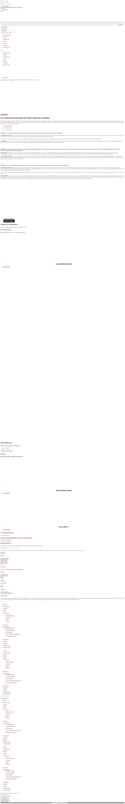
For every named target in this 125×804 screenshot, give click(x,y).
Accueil (2, 79)
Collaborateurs (4, 561)
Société (5, 43)
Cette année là (9, 632)
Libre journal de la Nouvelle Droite (13, 634)
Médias (7, 619)
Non (55, 802)
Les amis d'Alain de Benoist (7, 593)
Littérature (11, 79)
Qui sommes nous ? (5, 558)
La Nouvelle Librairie (5, 592)
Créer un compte (4, 801)
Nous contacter (4, 560)
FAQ (1, 564)
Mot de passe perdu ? (5, 800)
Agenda (5, 643)
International (6, 39)
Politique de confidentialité (62, 802)
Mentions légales (4, 559)
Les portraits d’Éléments (11, 636)
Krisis (2, 577)
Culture (4, 41)
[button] (62, 50)
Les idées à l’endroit (10, 630)
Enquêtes (5, 641)
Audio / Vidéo (6, 47)
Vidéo (2, 585)
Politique (5, 37)
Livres (2, 578)
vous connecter (9, 227)
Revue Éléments (4, 574)
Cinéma (7, 613)
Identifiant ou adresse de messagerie (9, 793)
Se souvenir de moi (6, 796)
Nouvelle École (4, 575)
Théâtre (7, 621)
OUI (52, 802)
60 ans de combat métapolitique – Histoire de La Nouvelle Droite (16, 538)
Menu (2, 11)
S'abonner (3, 580)
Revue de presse (4, 563)
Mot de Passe (4, 794)
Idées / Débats (6, 35)
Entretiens (5, 45)
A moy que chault (10, 615)
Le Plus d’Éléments (10, 628)
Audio (2, 587)
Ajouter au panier (9, 221)
